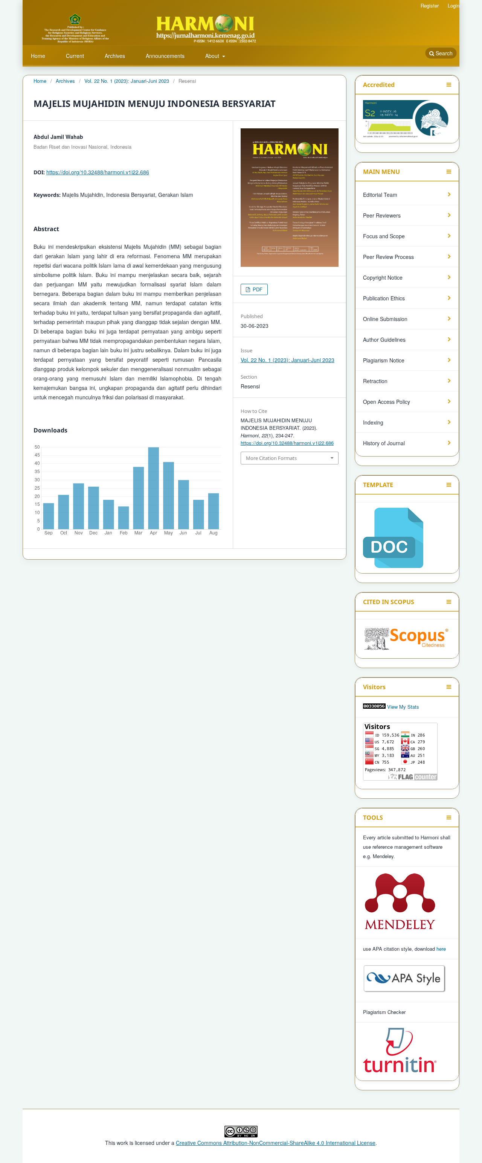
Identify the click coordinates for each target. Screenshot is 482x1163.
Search (443, 53)
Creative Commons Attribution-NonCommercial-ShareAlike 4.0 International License (275, 1142)
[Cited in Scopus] (407, 636)
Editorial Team (380, 194)
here (441, 948)
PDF (256, 289)
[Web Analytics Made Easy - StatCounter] (374, 706)
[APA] (405, 991)
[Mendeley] (399, 928)
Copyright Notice (383, 277)
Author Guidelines (384, 339)
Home (38, 55)
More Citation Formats (271, 458)
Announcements (165, 55)
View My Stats (403, 706)
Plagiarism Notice (383, 360)
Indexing (373, 422)
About (213, 55)
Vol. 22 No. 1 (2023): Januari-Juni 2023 (126, 80)
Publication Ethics (384, 298)
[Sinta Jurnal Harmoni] (407, 119)
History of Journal (384, 443)
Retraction (375, 381)
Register (430, 5)
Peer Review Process (388, 256)
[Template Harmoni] (393, 535)
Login (453, 5)
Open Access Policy (386, 401)
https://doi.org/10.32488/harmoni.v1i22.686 (97, 172)
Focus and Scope (384, 236)
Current (75, 55)
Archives (115, 55)
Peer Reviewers (382, 215)
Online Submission (385, 319)
